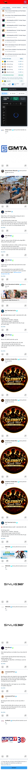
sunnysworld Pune (10, 672)
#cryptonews (4, 274)
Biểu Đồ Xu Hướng (16, 99)
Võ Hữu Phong (10, 64)
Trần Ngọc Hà (9, 66)
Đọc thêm (3, 227)
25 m (6, 237)
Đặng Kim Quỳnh (10, 72)
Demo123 (9, 81)
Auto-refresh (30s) (16, 84)
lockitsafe (7, 720)
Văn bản (13, 93)
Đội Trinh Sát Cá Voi (10, 310)
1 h (5, 312)
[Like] (14, 166)
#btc (9, 274)
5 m (6, 173)
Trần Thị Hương (10, 61)
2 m (6, 133)
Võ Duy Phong (10, 69)
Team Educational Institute (12, 284)
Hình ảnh (22, 93)
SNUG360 (7, 546)
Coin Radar (8, 211)
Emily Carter (8, 129)
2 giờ (6, 362)
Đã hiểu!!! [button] (14, 767)
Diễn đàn (10, 84)
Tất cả (5, 93)
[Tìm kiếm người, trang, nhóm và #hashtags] (25, 2)
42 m (6, 287)
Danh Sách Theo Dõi (23, 99)
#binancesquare (17, 272)
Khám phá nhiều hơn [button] (6, 764)
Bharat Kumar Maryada (11, 170)
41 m (6, 261)
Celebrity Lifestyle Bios (11, 359)
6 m (6, 213)
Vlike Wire (7, 235)
